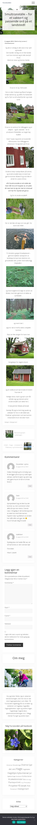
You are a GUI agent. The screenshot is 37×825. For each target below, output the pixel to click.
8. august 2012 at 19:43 (22, 498)
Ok (14, 822)
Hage (19, 769)
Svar (30, 486)
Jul (30, 773)
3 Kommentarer (9, 43)
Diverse (24, 764)
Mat (24, 779)
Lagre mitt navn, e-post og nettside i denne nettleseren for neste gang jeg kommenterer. (17, 636)
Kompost (19, 776)
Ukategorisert (13, 422)
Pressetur (27, 782)
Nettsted (8, 624)
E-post (7, 616)
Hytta (19, 773)
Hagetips (11, 773)
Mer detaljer (21, 822)
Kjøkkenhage (11, 776)
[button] (33, 2)
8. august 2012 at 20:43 (22, 537)
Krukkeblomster (15, 779)
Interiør (25, 773)
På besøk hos (24, 785)
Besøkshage (17, 765)
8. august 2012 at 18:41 (22, 467)
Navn (7, 607)
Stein (17, 496)
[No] (35, 820)
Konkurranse (26, 776)
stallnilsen (19, 534)
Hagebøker (26, 769)
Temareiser (13, 789)
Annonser (10, 765)
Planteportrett (14, 782)
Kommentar (9, 583)
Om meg (28, 779)
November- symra (22, 464)
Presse (22, 782)
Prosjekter (13, 785)
